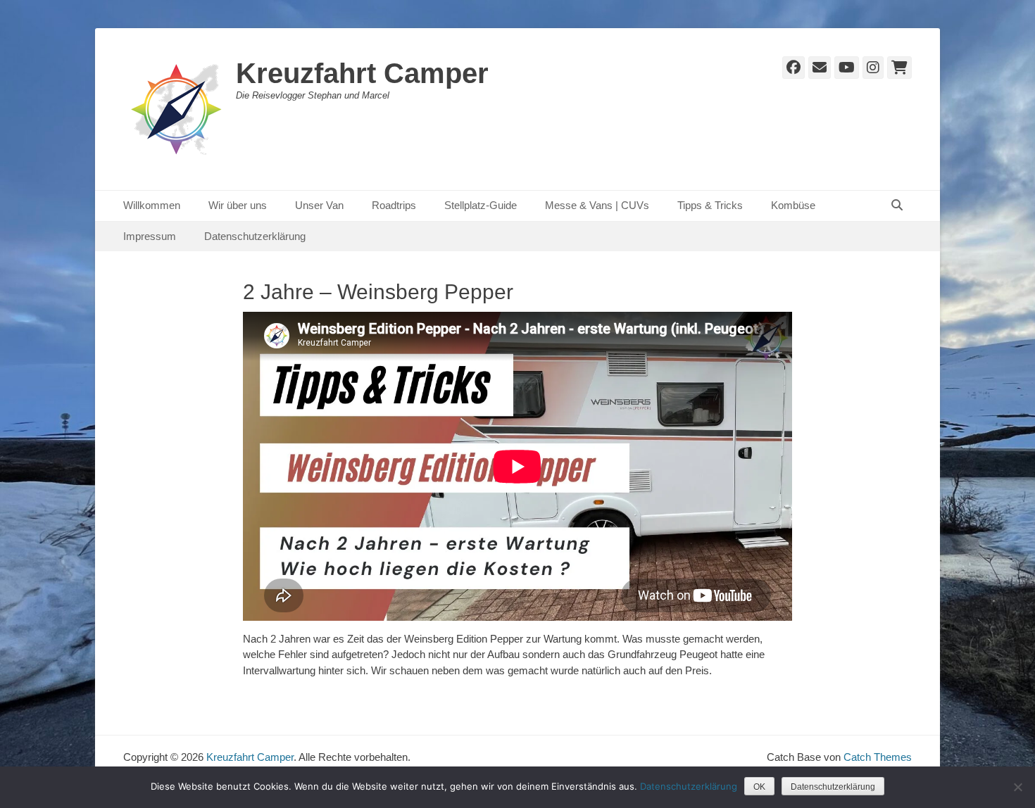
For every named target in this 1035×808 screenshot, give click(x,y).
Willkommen (151, 205)
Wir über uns (237, 205)
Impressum (149, 236)
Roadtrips (394, 205)
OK (759, 787)
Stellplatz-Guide (480, 205)
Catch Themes (877, 757)
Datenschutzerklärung (255, 236)
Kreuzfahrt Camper (362, 73)
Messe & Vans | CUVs (597, 205)
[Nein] (1017, 787)
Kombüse (793, 205)
